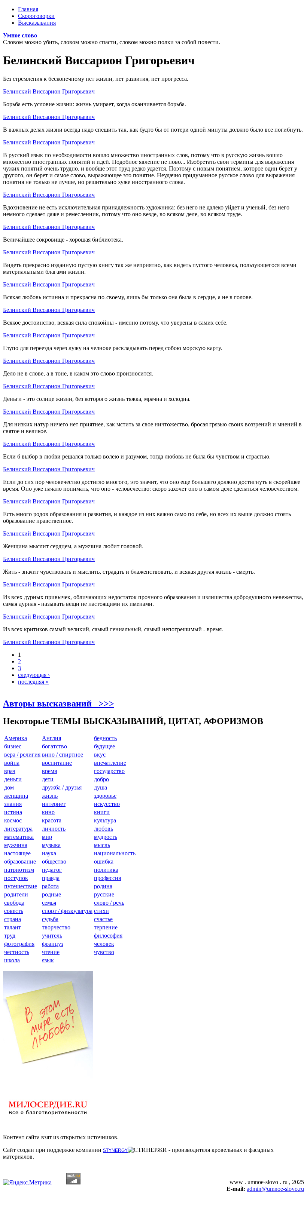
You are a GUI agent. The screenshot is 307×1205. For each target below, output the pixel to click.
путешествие (20, 886)
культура (105, 820)
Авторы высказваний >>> (58, 703)
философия (108, 935)
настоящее (17, 853)
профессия (107, 878)
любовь (103, 828)
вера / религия (22, 754)
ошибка (103, 861)
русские (104, 894)
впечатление (110, 763)
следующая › (34, 675)
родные (51, 894)
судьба (50, 919)
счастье (103, 919)
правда (51, 878)
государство (109, 771)
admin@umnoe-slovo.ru (275, 1189)
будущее (104, 746)
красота (51, 820)
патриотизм (19, 870)
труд (9, 935)
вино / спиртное (62, 754)
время (49, 771)
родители (16, 894)
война (11, 763)
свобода (14, 902)
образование (20, 861)
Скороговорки (36, 16)
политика (106, 870)
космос (13, 820)
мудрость (105, 837)
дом (9, 787)
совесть (13, 911)
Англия (51, 738)
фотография (19, 944)
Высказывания (37, 22)
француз (52, 944)
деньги (13, 779)
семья (49, 902)
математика (19, 837)
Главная (28, 9)
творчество (56, 927)
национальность (115, 853)
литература (18, 828)
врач (9, 771)
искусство (107, 804)
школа (12, 960)
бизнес (12, 746)
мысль (102, 845)
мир (47, 837)
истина (13, 812)
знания (13, 804)
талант (12, 927)
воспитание (57, 763)
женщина (16, 795)
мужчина (15, 845)
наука (49, 853)
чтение (51, 952)
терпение (106, 927)
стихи (101, 911)
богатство (54, 746)
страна (12, 919)
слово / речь (109, 902)
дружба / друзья (62, 787)
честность (16, 952)
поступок (16, 878)
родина (103, 886)
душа (100, 787)
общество (54, 861)
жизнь (50, 795)
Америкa (15, 738)
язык (48, 960)
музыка (51, 845)
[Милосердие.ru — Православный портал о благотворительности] (48, 1118)
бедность (105, 738)
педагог (52, 870)
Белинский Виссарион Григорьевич (49, 91)
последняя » (33, 681)
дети (48, 779)
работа (50, 886)
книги (102, 812)
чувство (104, 952)
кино (48, 812)
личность (54, 828)
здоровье (105, 795)
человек (104, 944)
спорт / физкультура (67, 911)
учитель (52, 935)
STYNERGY (115, 1150)
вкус (100, 754)
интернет (54, 804)
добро (101, 779)
